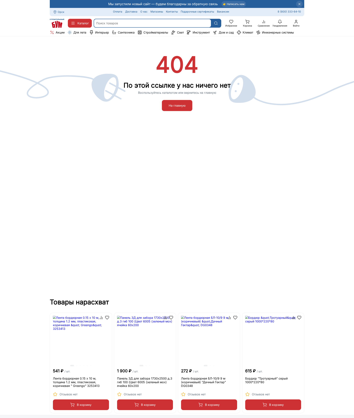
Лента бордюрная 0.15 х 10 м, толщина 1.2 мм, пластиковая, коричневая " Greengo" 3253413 (76, 382)
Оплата (117, 11)
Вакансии (223, 11)
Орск (61, 11)
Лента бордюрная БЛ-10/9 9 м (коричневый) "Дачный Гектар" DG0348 (203, 382)
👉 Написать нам (233, 4)
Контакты (172, 11)
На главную (177, 105)
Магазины (156, 11)
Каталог (83, 23)
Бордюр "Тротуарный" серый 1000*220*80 (266, 380)
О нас (144, 11)
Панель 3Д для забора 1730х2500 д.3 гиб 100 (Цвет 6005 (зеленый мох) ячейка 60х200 (144, 382)
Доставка (131, 11)
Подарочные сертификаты (197, 11)
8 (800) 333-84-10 (289, 11)
